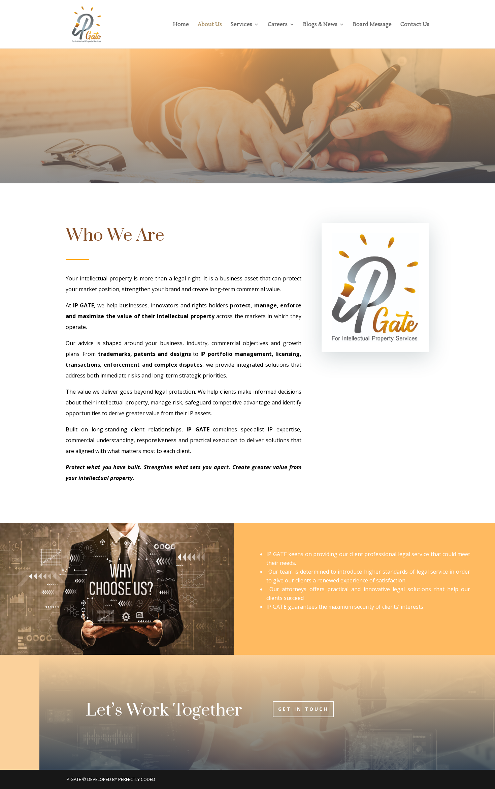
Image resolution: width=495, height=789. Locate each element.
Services (241, 25)
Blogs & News (320, 25)
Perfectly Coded (136, 779)
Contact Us (414, 25)
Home (181, 25)
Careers (278, 25)
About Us (210, 25)
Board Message (372, 25)
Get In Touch (303, 709)
